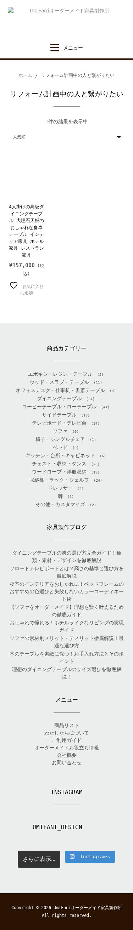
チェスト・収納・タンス (59, 463)
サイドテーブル (59, 415)
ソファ (60, 431)
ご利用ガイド (67, 740)
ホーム (25, 75)
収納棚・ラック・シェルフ (59, 480)
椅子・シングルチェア (60, 439)
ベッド (60, 447)
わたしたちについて (66, 733)
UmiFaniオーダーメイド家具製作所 (88, 907)
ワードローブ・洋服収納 (59, 472)
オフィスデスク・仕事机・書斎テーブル (60, 390)
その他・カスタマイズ (60, 504)
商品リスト (66, 725)
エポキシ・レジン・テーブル (60, 374)
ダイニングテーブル (59, 398)
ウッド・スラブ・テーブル (59, 382)
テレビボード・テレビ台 (59, 423)
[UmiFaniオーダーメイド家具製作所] (66, 21)
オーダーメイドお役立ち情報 (66, 747)
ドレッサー (60, 488)
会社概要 (67, 755)
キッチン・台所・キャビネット (60, 455)
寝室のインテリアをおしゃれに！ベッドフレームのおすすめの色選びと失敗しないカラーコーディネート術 (67, 591)
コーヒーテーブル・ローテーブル (59, 406)
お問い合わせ (67, 762)
